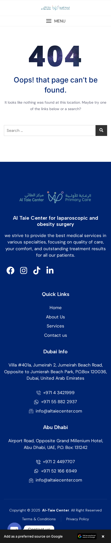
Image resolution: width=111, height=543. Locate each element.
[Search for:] (55, 130)
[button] (55, 21)
